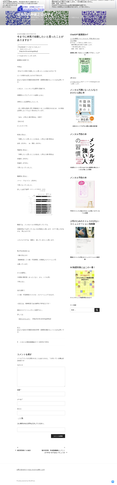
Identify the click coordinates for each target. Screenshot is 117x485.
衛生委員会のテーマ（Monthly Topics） (39, 342)
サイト (19, 409)
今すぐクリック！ (24, 319)
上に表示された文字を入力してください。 (31, 423)
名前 (19, 390)
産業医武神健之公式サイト (37, 14)
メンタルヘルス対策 (24, 342)
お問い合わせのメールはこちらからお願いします (31, 469)
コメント (20, 365)
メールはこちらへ (75, 81)
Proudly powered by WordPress (26, 481)
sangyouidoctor (31, 34)
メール (19, 399)
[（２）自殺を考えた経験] (41, 216)
